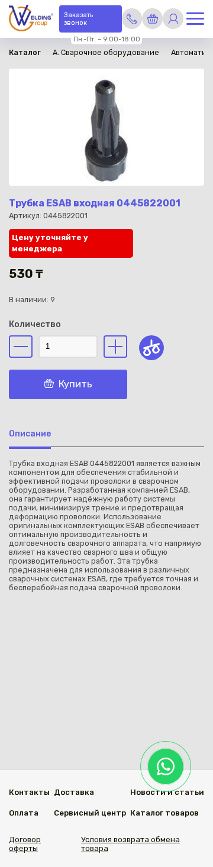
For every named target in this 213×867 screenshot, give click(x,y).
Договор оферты (25, 844)
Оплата (23, 812)
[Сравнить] (151, 347)
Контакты (29, 792)
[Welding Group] (31, 19)
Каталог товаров (164, 812)
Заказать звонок (78, 19)
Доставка (74, 792)
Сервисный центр (90, 812)
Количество (35, 324)
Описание (30, 434)
